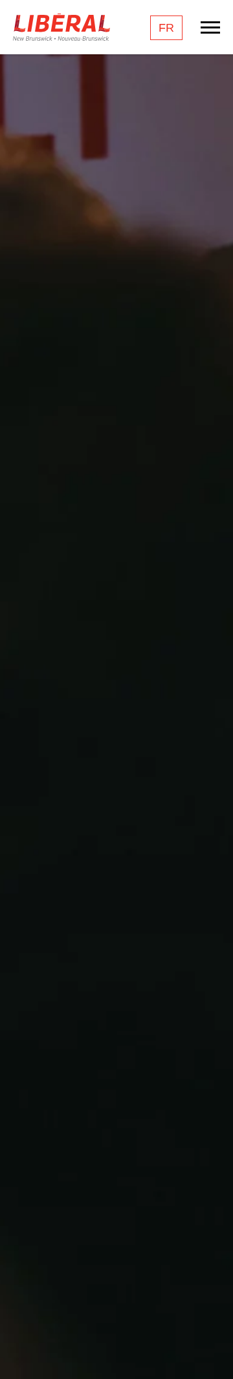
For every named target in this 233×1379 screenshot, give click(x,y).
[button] (210, 1350)
